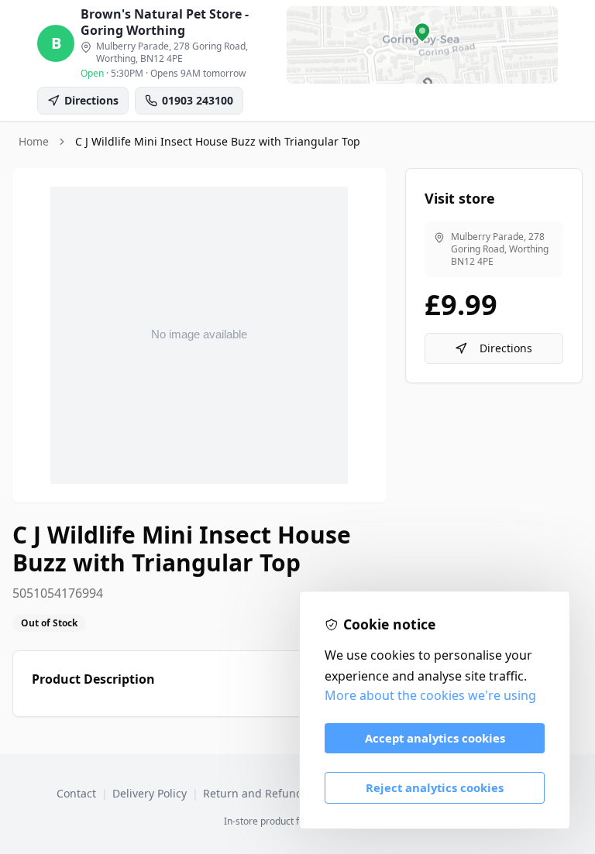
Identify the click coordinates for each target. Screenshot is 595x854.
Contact (76, 793)
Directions (506, 348)
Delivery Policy (149, 793)
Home (34, 141)
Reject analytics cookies (435, 787)
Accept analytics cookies (435, 738)
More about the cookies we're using (430, 695)
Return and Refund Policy (269, 793)
